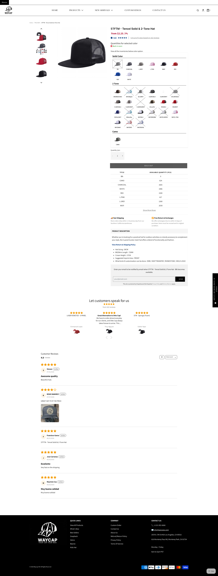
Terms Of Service (117, 544)
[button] (41, 28)
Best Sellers (74, 532)
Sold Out (148, 166)
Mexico (4, 2)
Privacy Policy (156, 284)
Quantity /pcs (115, 150)
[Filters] (162, 357)
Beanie (72, 544)
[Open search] (198, 10)
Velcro (72, 540)
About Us (114, 532)
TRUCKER (37, 23)
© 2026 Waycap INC (35, 567)
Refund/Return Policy (119, 536)
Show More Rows (149, 210)
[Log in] (203, 10)
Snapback (74, 536)
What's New (74, 529)
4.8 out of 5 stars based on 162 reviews (145, 38)
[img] (109, 304)
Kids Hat (73, 547)
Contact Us (115, 529)
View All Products (76, 525)
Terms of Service (167, 284)
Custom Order (116, 525)
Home (31, 23)
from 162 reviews (109, 307)
